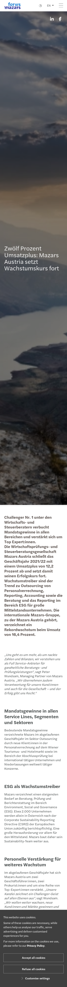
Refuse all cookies (33, 969)
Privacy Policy (35, 946)
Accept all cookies (33, 958)
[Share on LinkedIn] (51, 19)
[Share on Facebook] (60, 19)
